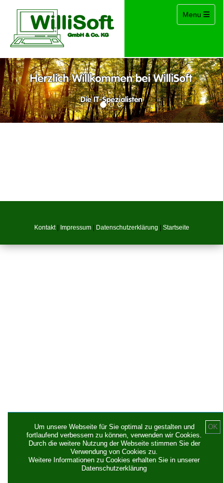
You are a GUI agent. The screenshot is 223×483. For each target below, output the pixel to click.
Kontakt (44, 227)
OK (213, 427)
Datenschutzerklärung (127, 227)
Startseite (176, 227)
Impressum (75, 227)
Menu (198, 14)
